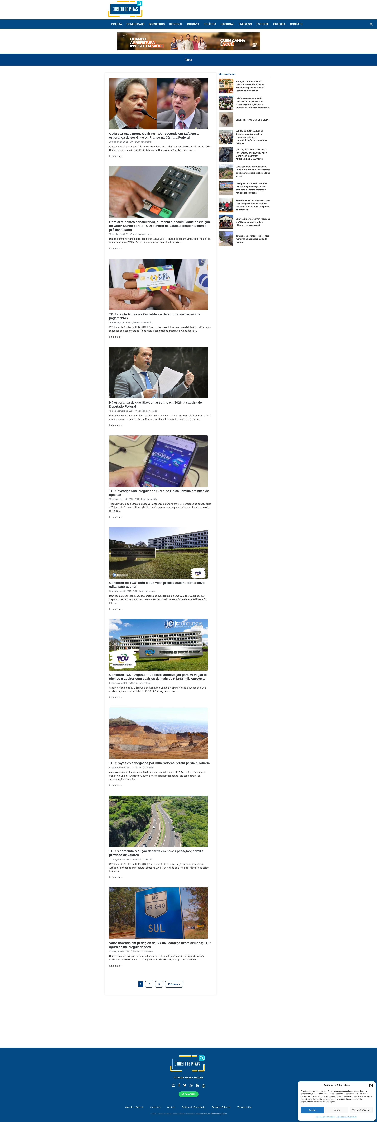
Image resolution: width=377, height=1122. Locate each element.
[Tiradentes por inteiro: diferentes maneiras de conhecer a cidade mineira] (226, 238)
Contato (296, 24)
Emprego (245, 24)
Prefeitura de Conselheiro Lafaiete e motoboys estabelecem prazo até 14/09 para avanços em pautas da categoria (253, 205)
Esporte (262, 24)
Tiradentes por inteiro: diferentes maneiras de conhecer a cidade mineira (252, 239)
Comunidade (135, 24)
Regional (176, 24)
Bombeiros (157, 24)
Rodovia (193, 24)
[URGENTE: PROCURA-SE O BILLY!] (226, 119)
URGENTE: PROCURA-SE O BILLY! (252, 120)
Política (210, 24)
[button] (371, 1085)
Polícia (116, 24)
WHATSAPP (190, 1094)
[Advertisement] (216, 8)
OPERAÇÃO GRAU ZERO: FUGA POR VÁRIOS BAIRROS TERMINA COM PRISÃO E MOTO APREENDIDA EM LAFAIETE (251, 154)
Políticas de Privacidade (325, 1117)
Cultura (279, 24)
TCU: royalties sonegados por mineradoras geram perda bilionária (159, 763)
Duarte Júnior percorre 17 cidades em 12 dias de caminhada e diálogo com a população (253, 222)
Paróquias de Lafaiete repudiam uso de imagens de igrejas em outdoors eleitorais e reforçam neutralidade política (252, 188)
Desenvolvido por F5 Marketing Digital (211, 1113)
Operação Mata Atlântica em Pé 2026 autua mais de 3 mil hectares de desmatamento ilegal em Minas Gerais (253, 171)
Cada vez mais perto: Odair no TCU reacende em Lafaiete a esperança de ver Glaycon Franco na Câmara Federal (154, 135)
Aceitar (312, 1110)
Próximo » (174, 984)
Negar (337, 1110)
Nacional (227, 24)
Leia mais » (115, 156)
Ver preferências (361, 1110)
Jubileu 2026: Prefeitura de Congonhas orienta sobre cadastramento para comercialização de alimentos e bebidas (251, 137)
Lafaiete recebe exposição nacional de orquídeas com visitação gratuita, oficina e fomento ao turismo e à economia (252, 103)
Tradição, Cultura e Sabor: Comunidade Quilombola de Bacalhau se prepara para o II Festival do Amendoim (250, 86)
